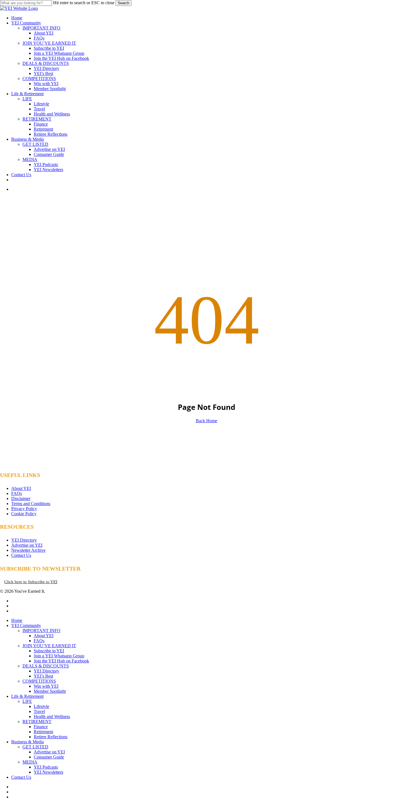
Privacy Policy (24, 508)
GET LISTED (35, 746)
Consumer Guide (49, 757)
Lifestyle (41, 706)
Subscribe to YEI (49, 650)
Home (16, 620)
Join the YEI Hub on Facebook (61, 660)
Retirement (43, 731)
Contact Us (21, 555)
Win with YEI (46, 686)
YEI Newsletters (48, 772)
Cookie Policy (24, 513)
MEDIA (29, 762)
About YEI (21, 488)
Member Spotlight (50, 691)
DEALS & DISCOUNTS (45, 666)
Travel (39, 711)
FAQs (16, 493)
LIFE (27, 701)
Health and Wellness (52, 716)
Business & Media (27, 741)
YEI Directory (24, 540)
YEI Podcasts (46, 767)
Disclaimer (20, 498)
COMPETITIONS (39, 681)
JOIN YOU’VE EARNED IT (49, 645)
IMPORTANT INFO (41, 630)
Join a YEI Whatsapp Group (59, 655)
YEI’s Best (43, 676)
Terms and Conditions (30, 503)
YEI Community (26, 625)
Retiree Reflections (50, 736)
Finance (41, 726)
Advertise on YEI (26, 545)
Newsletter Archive (28, 550)
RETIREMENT (36, 721)
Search (123, 3)
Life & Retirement (27, 696)
